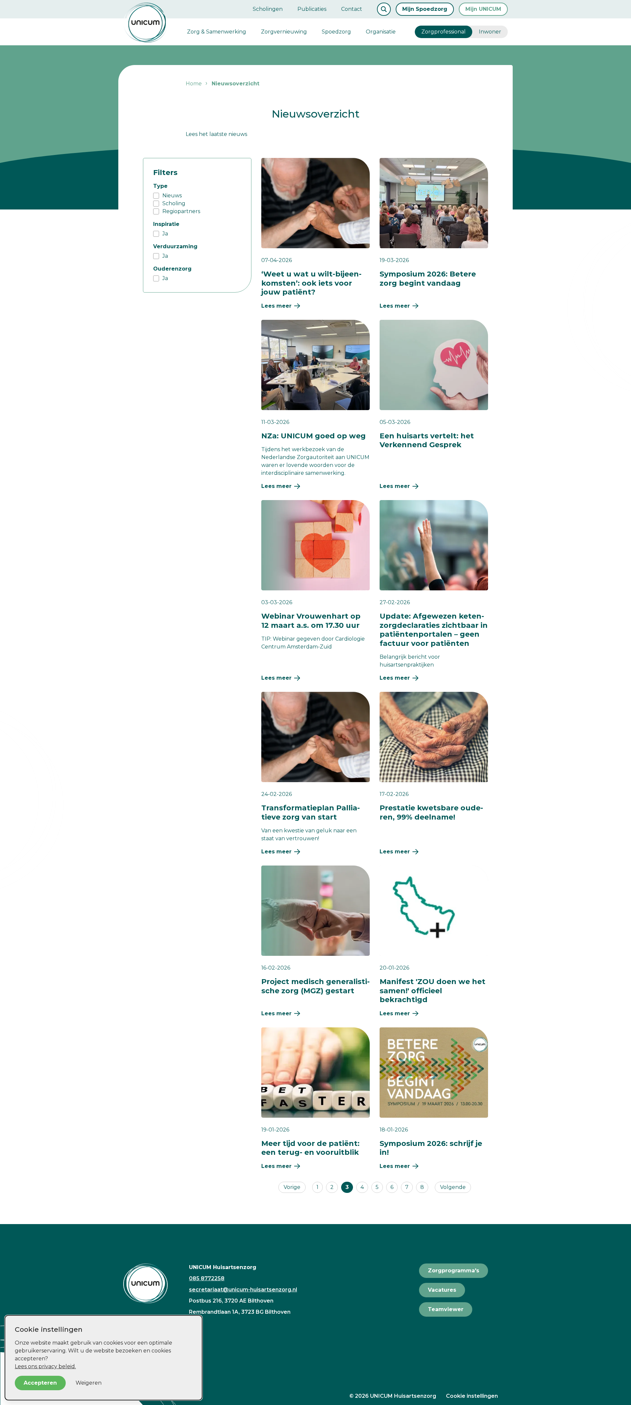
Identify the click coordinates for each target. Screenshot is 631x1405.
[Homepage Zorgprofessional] (145, 23)
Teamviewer (445, 1309)
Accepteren (40, 1383)
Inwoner (490, 32)
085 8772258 (206, 1278)
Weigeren (89, 1383)
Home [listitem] (194, 83)
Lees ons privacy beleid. (45, 1366)
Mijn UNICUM (483, 9)
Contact (351, 9)
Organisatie (381, 32)
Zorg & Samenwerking (216, 32)
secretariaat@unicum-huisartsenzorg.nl (243, 1289)
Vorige (292, 1187)
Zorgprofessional (443, 32)
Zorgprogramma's (453, 1270)
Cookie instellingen (472, 1396)
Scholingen (268, 9)
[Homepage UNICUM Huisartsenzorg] (151, 1283)
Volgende (453, 1187)
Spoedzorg (336, 32)
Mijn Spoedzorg (424, 9)
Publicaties (311, 9)
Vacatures (442, 1290)
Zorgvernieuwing (284, 32)
